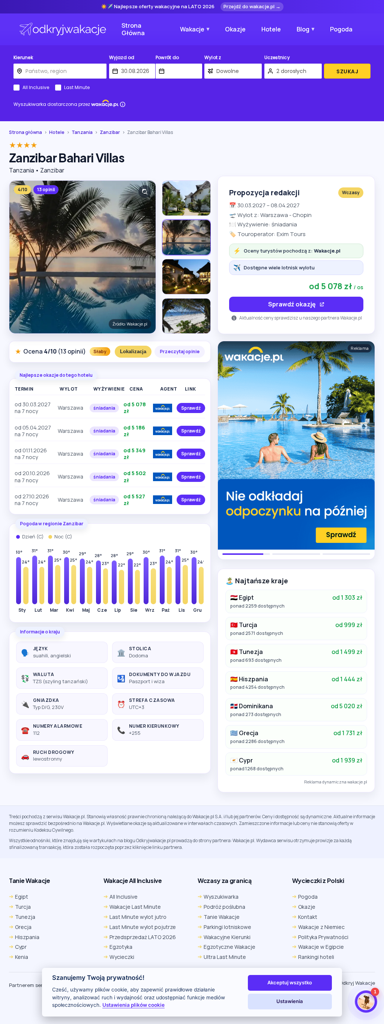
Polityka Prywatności (323, 937)
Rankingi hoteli (316, 956)
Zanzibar (110, 132)
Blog (303, 29)
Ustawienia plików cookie (133, 1005)
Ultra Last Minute (225, 956)
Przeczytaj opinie (180, 351)
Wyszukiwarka (221, 896)
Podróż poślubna (224, 906)
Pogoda (341, 29)
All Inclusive (35, 88)
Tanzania (82, 132)
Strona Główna (133, 29)
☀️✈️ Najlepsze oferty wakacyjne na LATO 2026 (157, 7)
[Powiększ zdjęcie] (144, 191)
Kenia (21, 956)
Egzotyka (121, 946)
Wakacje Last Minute (135, 906)
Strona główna (25, 132)
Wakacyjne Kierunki (227, 937)
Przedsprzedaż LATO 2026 (143, 937)
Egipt (21, 896)
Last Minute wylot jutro (138, 916)
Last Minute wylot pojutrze (143, 926)
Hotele (271, 29)
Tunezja (25, 916)
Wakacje (192, 29)
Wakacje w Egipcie (321, 946)
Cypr (21, 946)
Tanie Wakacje (222, 916)
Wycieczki (122, 956)
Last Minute (77, 88)
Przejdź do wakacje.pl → (252, 6)
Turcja (23, 906)
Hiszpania (27, 937)
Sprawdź (191, 408)
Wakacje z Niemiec (321, 926)
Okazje (235, 29)
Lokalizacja (133, 351)
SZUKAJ (347, 71)
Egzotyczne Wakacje (229, 946)
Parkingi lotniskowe (227, 926)
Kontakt (307, 916)
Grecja (23, 926)
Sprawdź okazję (292, 304)
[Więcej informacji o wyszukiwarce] (122, 104)
